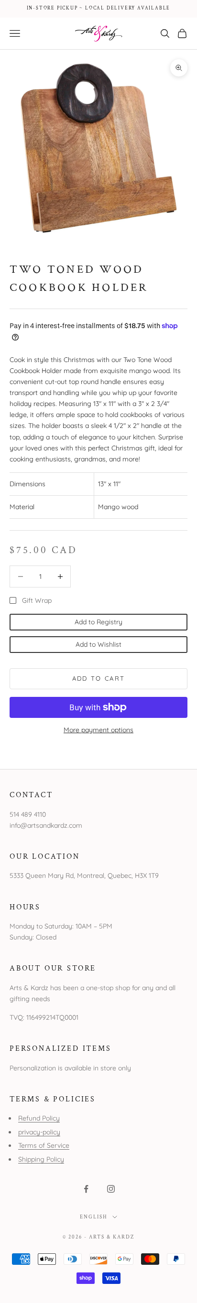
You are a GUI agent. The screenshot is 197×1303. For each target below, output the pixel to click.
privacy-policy (39, 1132)
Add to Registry (98, 622)
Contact (31, 795)
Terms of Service (43, 1145)
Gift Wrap (37, 600)
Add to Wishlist (98, 644)
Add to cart (98, 678)
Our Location (45, 856)
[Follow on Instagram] (111, 1189)
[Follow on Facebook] (86, 1189)
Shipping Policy (41, 1159)
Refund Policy (39, 1118)
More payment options (98, 730)
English (94, 1217)
